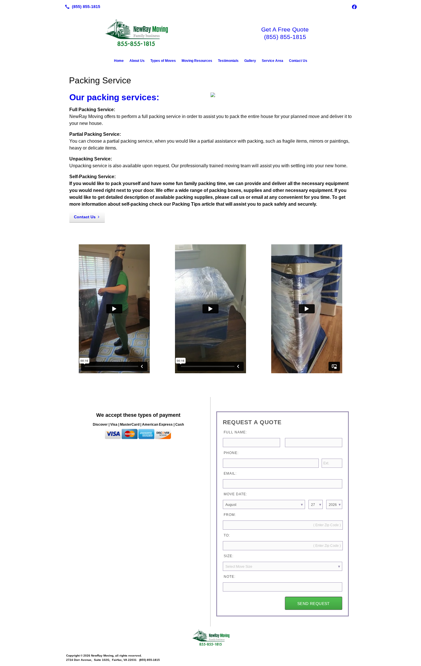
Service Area (272, 61)
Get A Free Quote (285, 29)
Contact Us (298, 61)
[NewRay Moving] (210, 638)
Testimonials (228, 61)
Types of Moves (163, 61)
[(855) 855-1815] (81, 6)
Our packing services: (114, 97)
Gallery (250, 61)
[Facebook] (354, 6)
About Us (137, 61)
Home (119, 61)
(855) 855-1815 (285, 37)
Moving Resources (197, 61)
